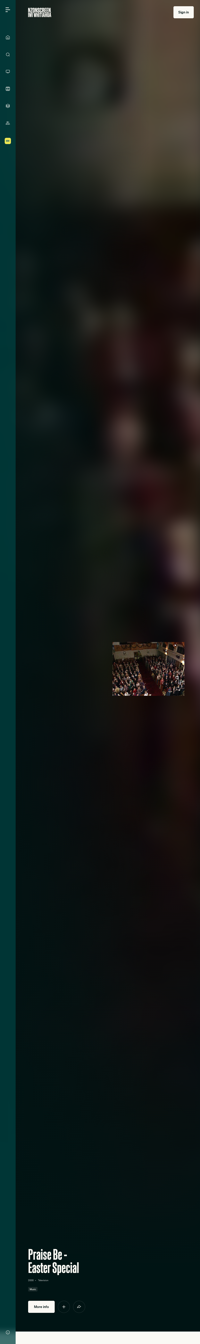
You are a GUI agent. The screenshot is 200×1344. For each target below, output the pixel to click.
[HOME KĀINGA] (8, 37)
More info (41, 1307)
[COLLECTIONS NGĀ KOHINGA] (8, 105)
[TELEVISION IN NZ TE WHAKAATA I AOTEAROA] (8, 71)
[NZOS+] (8, 141)
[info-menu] (8, 1332)
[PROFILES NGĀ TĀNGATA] (8, 123)
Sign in (183, 12)
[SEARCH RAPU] (8, 54)
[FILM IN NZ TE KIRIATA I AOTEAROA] (8, 88)
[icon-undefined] (64, 1307)
